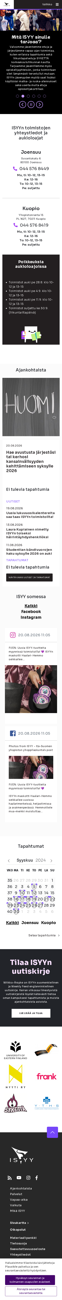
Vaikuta (16, 1205)
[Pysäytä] (31, 104)
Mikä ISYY (17, 1211)
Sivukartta (18, 1223)
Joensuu (30, 922)
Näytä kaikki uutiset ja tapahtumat (29, 577)
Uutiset (13, 501)
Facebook (31, 611)
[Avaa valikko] (56, 4)
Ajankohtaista (21, 1188)
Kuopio (48, 922)
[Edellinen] (22, 104)
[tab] (17, 96)
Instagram (31, 617)
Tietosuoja (18, 1243)
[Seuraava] (39, 104)
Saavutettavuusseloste (27, 1249)
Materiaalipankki (23, 1238)
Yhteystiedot (20, 1254)
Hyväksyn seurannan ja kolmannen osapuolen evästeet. (30, 1280)
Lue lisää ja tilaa (31, 1013)
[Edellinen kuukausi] (9, 861)
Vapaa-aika (19, 1199)
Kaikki (31, 606)
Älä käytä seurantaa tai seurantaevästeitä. (31, 1291)
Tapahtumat (17, 560)
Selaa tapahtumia (42, 935)
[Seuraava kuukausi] (51, 861)
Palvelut (16, 1194)
